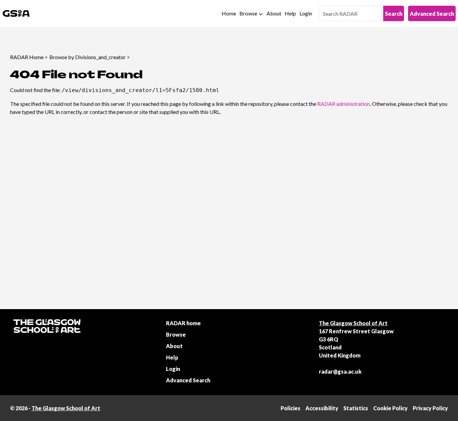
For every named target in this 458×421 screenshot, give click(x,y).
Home (229, 13)
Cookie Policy (390, 408)
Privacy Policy (430, 408)
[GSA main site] (16, 13)
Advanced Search (432, 13)
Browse (248, 13)
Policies (290, 408)
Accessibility (321, 408)
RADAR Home (27, 57)
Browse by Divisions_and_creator (87, 57)
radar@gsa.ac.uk (340, 371)
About (274, 13)
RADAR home (183, 323)
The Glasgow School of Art (353, 323)
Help (290, 13)
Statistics (355, 408)
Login (305, 13)
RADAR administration (343, 103)
